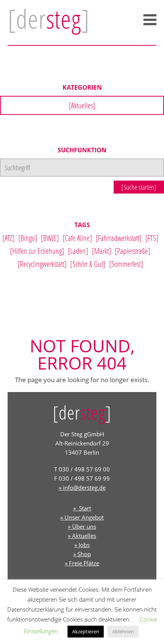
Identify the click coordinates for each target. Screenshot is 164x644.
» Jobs (82, 545)
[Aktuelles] (82, 105)
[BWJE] (50, 238)
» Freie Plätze (82, 563)
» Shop (82, 554)
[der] (49, 19)
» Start (82, 508)
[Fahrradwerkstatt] (118, 238)
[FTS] (151, 238)
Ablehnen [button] (123, 631)
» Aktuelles (82, 535)
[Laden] (78, 251)
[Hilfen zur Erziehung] (37, 251)
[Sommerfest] (126, 264)
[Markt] (101, 251)
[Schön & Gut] (87, 264)
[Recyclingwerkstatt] (42, 264)
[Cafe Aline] (77, 238)
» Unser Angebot (82, 517)
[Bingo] (27, 238)
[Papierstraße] (132, 251)
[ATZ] (8, 238)
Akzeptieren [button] (85, 631)
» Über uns (82, 526)
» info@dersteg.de (82, 487)
